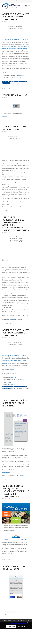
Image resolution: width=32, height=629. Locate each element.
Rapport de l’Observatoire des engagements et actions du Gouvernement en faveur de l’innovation (15, 224)
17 (14, 611)
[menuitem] (25, 6)
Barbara (12, 319)
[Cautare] (25, 6)
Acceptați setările (11, 626)
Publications (7, 21)
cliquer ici (22, 206)
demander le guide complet (8, 555)
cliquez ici (13, 65)
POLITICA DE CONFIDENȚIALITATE (18, 623)
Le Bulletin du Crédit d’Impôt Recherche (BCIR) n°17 (14, 403)
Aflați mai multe (22, 626)
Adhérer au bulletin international (14, 128)
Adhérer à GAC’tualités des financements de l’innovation (15, 17)
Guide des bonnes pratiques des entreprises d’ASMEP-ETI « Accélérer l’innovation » (16, 491)
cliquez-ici (4, 116)
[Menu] (29, 6)
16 (11, 611)
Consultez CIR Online (14, 95)
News (3, 21)
